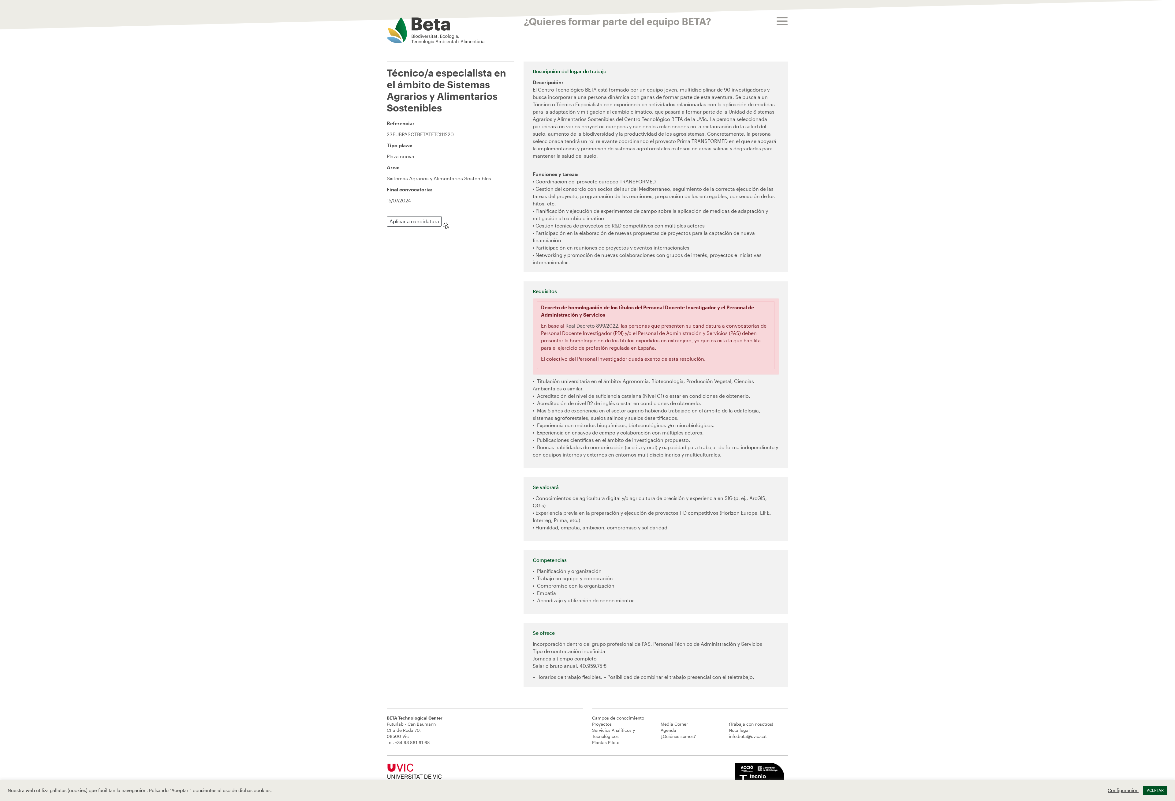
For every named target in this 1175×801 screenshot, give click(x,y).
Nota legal (739, 730)
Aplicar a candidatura (414, 221)
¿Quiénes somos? (678, 736)
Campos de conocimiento (618, 717)
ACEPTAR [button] (1155, 790)
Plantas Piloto (605, 742)
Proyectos (602, 724)
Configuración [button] (1123, 790)
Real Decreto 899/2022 (591, 326)
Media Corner (674, 724)
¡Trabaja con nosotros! (751, 724)
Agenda (668, 730)
